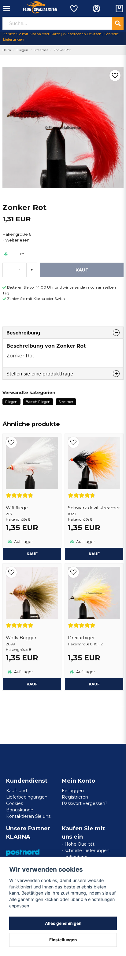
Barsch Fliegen (38, 402)
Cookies (14, 803)
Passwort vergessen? (84, 803)
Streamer (41, 50)
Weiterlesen (17, 240)
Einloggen (73, 790)
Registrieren (75, 797)
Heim (6, 50)
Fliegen (22, 50)
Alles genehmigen (63, 923)
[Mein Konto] (96, 8)
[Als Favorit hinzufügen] (73, 8)
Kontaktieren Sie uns (28, 816)
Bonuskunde (19, 810)
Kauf (32, 554)
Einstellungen (63, 939)
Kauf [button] (94, 684)
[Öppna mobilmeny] (6, 8)
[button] (114, 75)
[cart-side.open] (119, 8)
